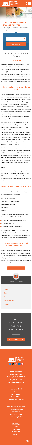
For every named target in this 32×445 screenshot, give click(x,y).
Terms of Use (16, 412)
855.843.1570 (26, 3)
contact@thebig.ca (17, 382)
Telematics (16, 429)
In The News (16, 432)
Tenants (6, 297)
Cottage (6, 304)
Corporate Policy (16, 414)
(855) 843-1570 (17, 380)
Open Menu (29, 3)
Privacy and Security (16, 409)
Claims (16, 392)
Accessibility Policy (16, 417)
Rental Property (9, 300)
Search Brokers (16, 394)
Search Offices (16, 397)
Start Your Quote (16, 268)
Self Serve (16, 434)
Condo (6, 293)
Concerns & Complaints (16, 399)
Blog (16, 427)
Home (6, 289)
